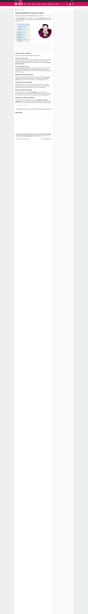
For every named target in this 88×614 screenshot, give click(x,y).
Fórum (25, 4)
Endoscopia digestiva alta (46, 138)
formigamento (42, 61)
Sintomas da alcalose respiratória (21, 32)
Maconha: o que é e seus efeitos (23, 138)
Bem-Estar (44, 4)
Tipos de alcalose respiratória (23, 24)
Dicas (19, 9)
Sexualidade (50, 4)
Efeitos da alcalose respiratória (21, 37)
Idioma (72, 1)
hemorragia (36, 87)
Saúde (20, 1)
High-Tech (16, 1)
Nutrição (38, 4)
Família (33, 4)
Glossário (56, 4)
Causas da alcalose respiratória (21, 35)
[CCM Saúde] (19, 4)
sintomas (21, 77)
